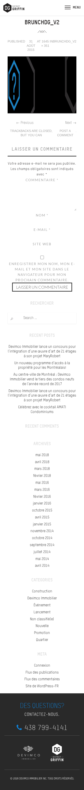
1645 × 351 (45, 43)
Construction (42, 591)
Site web (42, 244)
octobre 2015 (42, 510)
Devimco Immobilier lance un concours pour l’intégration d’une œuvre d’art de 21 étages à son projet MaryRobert (42, 351)
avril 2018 (42, 462)
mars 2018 (42, 469)
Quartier (42, 640)
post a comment (65, 133)
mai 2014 (42, 559)
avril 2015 (42, 517)
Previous (25, 123)
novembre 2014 (42, 531)
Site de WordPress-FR (42, 686)
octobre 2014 (42, 538)
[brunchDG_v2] (42, 85)
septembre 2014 (42, 545)
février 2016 (42, 497)
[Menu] (68, 7)
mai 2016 (42, 483)
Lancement (42, 612)
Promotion (42, 633)
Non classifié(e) (42, 619)
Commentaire (42, 180)
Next (70, 123)
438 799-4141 (46, 728)
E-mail (42, 230)
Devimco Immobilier (42, 598)
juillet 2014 (42, 552)
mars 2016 (42, 490)
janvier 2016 (42, 503)
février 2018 (42, 476)
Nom (42, 215)
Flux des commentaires (42, 679)
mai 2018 (42, 455)
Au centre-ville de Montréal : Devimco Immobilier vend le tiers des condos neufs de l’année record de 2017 (42, 379)
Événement (42, 605)
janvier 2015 (42, 524)
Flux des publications (42, 672)
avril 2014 (42, 566)
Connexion (42, 665)
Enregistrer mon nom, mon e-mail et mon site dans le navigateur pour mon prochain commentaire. (42, 272)
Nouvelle (42, 626)
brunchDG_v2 (64, 41)
